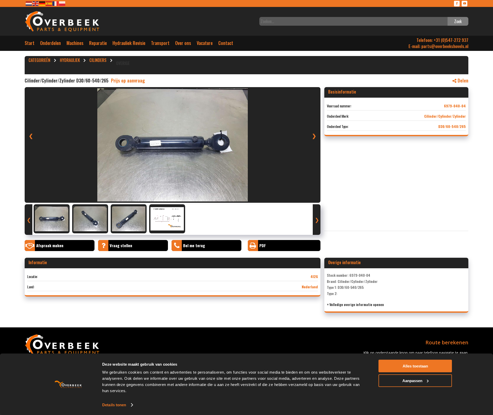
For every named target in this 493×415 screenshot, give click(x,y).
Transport (160, 44)
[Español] (49, 3)
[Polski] (62, 3)
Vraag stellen (121, 245)
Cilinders (98, 61)
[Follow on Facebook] (457, 3)
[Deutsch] (42, 3)
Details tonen (114, 405)
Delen (462, 80)
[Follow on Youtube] (464, 3)
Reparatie (98, 44)
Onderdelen (50, 44)
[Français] (55, 3)
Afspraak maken (49, 245)
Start (29, 44)
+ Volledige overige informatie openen (355, 304)
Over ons (183, 44)
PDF (262, 245)
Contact (225, 44)
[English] (35, 3)
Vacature (205, 44)
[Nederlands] (29, 3)
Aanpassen (412, 380)
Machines (75, 44)
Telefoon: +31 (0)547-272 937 (442, 40)
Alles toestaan (415, 366)
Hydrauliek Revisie (128, 44)
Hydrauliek (70, 61)
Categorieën (39, 61)
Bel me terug (194, 245)
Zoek (458, 21)
